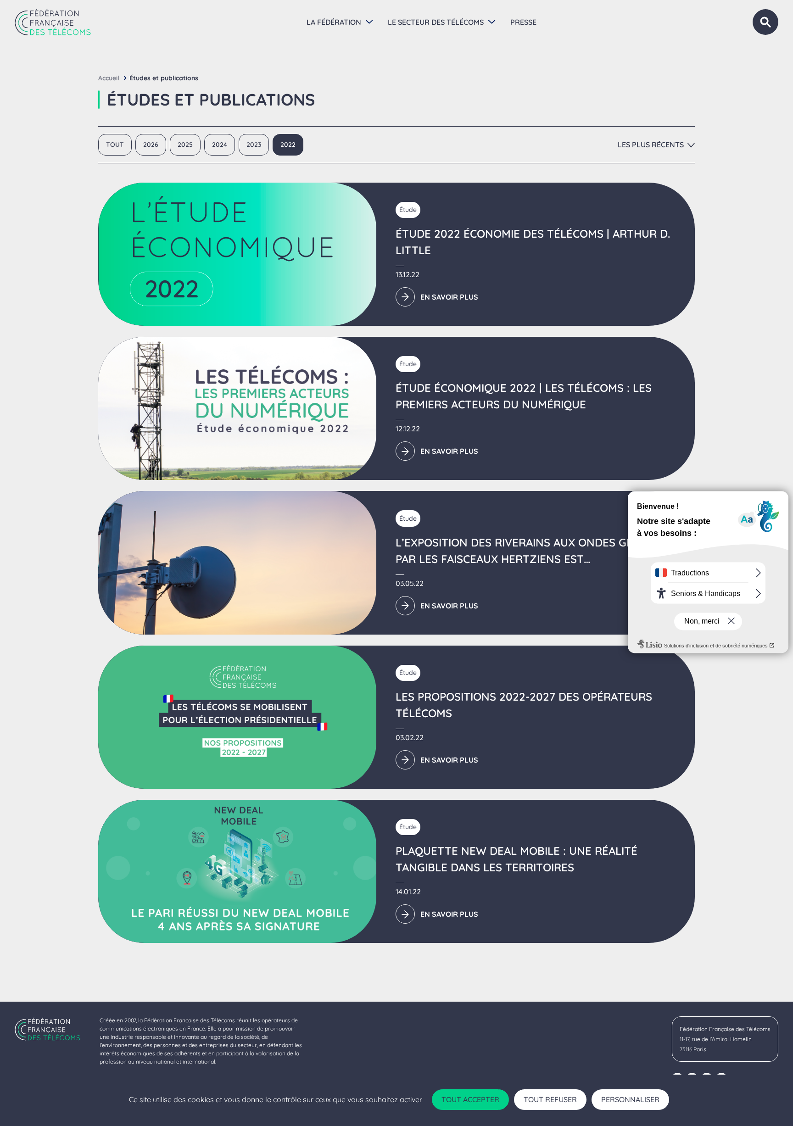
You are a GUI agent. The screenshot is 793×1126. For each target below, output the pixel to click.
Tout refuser (550, 1099)
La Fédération (334, 22)
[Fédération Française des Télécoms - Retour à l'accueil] (53, 22)
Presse (523, 22)
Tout (115, 144)
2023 (253, 144)
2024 (219, 144)
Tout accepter (470, 1099)
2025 (185, 144)
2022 (288, 144)
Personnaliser (630, 1099)
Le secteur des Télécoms (436, 22)
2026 (150, 144)
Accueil (108, 78)
